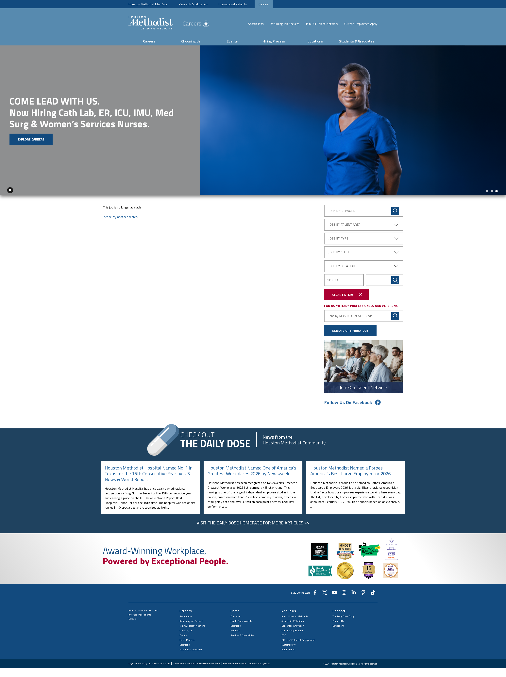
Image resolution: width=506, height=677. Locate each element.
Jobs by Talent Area (345, 223)
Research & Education (193, 4)
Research (235, 629)
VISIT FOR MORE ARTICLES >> (253, 521)
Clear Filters (343, 293)
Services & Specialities (242, 634)
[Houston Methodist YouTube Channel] (334, 592)
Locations (315, 41)
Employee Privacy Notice (259, 662)
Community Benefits (292, 629)
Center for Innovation (292, 624)
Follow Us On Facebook (348, 401)
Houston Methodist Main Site (147, 4)
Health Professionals (241, 619)
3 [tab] (496, 190)
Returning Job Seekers (284, 23)
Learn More (63, 135)
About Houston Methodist (295, 615)
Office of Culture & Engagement (298, 638)
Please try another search (120, 215)
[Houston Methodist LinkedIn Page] (353, 592)
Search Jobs (256, 23)
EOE (283, 634)
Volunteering (288, 648)
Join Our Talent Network (322, 23)
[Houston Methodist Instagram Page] (344, 592)
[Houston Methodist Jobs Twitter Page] (324, 592)
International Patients (232, 4)
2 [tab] (492, 190)
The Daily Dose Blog (343, 615)
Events (232, 41)
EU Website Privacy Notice (208, 662)
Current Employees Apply (361, 23)
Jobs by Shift (339, 250)
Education (235, 615)
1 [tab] (487, 190)
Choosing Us (190, 41)
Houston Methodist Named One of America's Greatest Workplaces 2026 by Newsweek (252, 469)
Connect (339, 609)
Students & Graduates (356, 41)
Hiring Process (274, 41)
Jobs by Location (342, 264)
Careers (264, 4)
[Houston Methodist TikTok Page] (373, 592)
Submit (395, 279)
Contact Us (338, 619)
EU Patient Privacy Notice (234, 662)
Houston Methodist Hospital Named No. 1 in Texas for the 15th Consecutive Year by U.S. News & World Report (149, 472)
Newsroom (338, 624)
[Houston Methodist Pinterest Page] (363, 592)
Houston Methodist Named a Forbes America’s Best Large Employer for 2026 (350, 469)
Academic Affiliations (292, 619)
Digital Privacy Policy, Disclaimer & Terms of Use (149, 662)
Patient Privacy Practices (183, 662)
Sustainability (288, 643)
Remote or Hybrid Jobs (350, 329)
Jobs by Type (338, 237)
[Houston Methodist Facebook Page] (314, 592)
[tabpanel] (253, 119)
